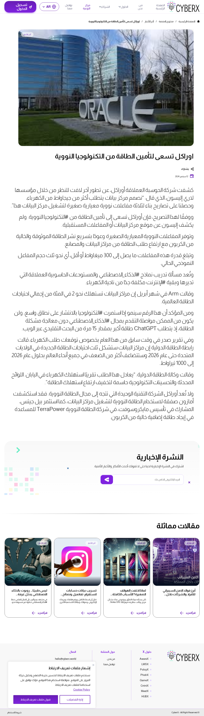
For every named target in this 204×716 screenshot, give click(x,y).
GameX (144, 680)
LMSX (145, 664)
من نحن (140, 7)
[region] (52, 685)
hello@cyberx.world (65, 658)
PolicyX (144, 669)
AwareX (144, 658)
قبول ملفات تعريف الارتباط (36, 699)
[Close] (93, 665)
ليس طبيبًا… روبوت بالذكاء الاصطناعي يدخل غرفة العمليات (29, 592)
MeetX (145, 691)
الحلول (124, 6)
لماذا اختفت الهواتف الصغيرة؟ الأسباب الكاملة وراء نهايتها (129, 592)
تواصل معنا (68, 7)
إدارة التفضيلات (75, 699)
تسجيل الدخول (21, 7)
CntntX (145, 685)
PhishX (144, 674)
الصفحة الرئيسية (160, 7)
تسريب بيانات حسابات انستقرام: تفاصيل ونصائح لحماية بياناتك (80, 592)
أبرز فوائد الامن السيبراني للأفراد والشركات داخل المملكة (179, 592)
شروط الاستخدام (14, 712)
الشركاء (105, 6)
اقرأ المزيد (190, 612)
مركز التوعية (86, 7)
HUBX (145, 696)
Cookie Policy (81, 689)
